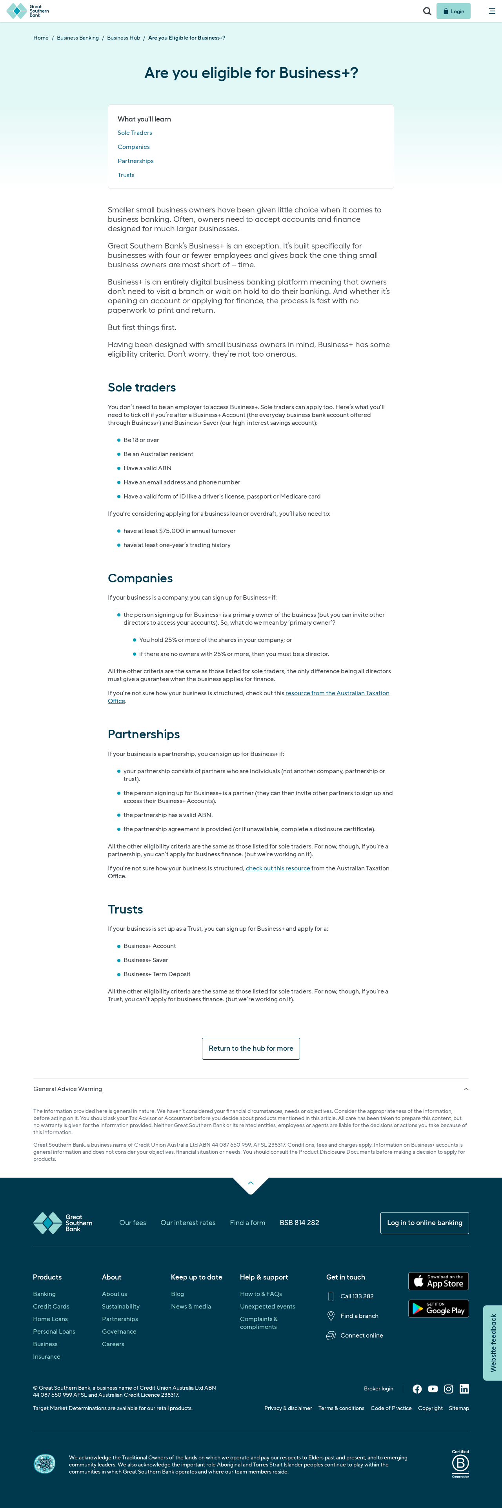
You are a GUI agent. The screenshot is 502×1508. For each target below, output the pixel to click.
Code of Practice (391, 1408)
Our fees (132, 1223)
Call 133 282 (357, 1296)
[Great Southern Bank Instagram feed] (448, 1392)
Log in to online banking (424, 1222)
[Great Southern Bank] (209, 11)
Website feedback (492, 1343)
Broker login (378, 1388)
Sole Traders (135, 133)
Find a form (248, 1223)
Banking (44, 1294)
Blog (177, 1294)
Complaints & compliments (259, 1323)
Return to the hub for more (251, 1048)
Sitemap (459, 1408)
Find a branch (359, 1316)
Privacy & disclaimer (288, 1408)
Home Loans (50, 1319)
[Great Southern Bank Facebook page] (417, 1392)
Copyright (430, 1408)
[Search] (427, 11)
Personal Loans (54, 1332)
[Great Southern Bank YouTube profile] (433, 1392)
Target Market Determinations (70, 1408)
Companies (134, 147)
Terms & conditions (341, 1408)
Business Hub (123, 38)
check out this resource (278, 868)
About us (114, 1294)
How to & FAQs (261, 1294)
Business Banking (78, 38)
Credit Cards (51, 1306)
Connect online (361, 1335)
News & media (191, 1306)
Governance (119, 1332)
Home (41, 38)
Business (45, 1344)
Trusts (126, 175)
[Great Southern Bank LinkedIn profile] (464, 1392)
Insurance (46, 1357)
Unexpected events (267, 1306)
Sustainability (121, 1306)
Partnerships (136, 161)
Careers (113, 1344)
